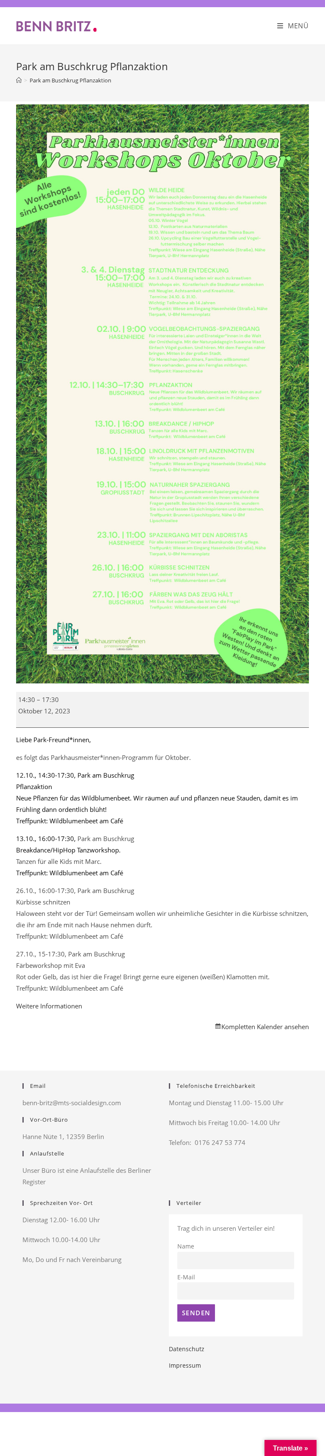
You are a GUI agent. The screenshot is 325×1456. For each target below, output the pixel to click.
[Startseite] (19, 80)
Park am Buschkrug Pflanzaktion (70, 80)
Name (185, 1246)
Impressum (185, 1365)
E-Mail (186, 1277)
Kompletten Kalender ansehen (265, 1026)
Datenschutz (186, 1349)
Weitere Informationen (49, 1006)
